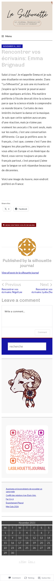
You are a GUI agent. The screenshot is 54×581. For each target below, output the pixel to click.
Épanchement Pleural (14, 503)
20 (41, 542)
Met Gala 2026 (12, 506)
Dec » (31, 561)
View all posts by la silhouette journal (20, 272)
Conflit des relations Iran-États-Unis (21, 495)
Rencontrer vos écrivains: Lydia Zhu (42, 288)
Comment (42, 332)
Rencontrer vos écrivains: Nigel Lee (12, 288)
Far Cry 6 (10, 499)
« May (22, 561)
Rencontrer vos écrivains (20, 225)
